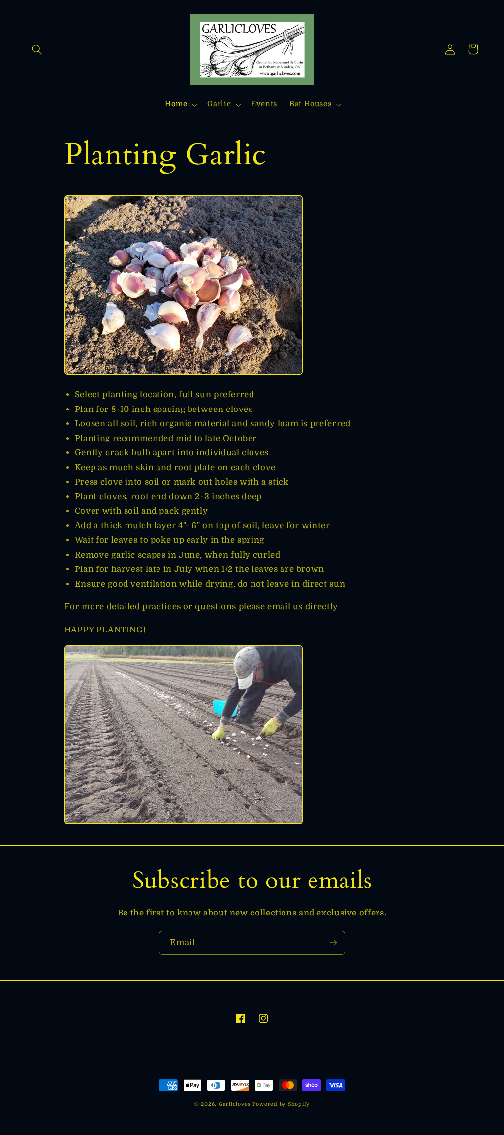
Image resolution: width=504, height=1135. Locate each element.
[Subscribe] (333, 943)
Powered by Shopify (281, 1104)
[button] (37, 49)
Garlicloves (235, 1104)
